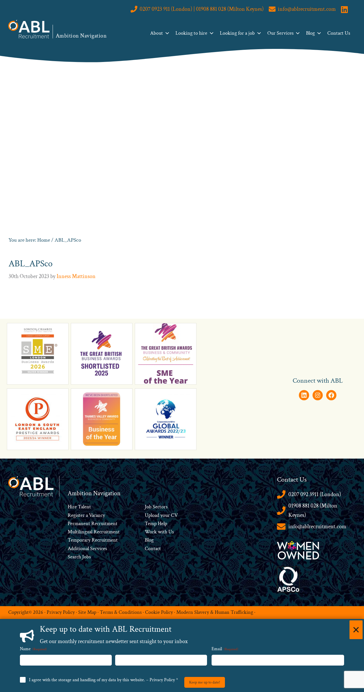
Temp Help (156, 523)
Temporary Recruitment (93, 540)
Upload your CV (161, 515)
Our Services (280, 33)
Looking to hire (191, 33)
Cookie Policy (159, 612)
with (162, 532)
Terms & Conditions (121, 612)
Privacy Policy (61, 612)
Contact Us (338, 33)
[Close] (356, 629)
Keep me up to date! (204, 682)
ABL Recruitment (29, 29)
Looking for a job (237, 33)
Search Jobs (79, 557)
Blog (310, 33)
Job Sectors (156, 507)
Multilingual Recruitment (94, 532)
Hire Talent (79, 507)
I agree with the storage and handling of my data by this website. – (103, 680)
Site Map (87, 612)
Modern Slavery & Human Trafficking (214, 612)
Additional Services (87, 548)
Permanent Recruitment (92, 523)
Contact (153, 548)
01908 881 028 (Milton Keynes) (312, 510)
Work (151, 532)
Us (170, 532)
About (156, 33)
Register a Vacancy (86, 515)
